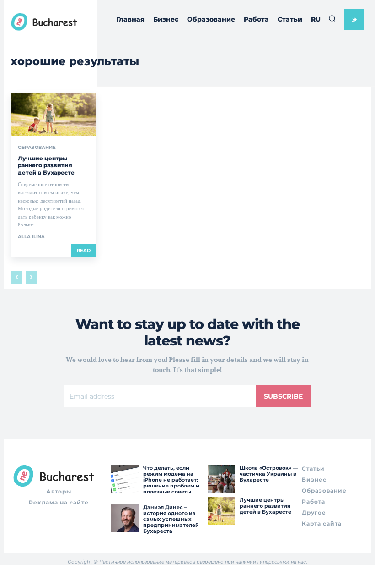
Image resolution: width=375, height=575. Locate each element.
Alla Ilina (31, 237)
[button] (332, 18)
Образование (37, 147)
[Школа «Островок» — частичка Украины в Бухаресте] (221, 479)
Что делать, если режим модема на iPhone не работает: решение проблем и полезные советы (171, 480)
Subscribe (283, 396)
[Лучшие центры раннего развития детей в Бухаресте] (53, 114)
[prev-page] (16, 277)
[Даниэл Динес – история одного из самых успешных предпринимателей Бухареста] (125, 518)
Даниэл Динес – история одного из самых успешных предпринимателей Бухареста (171, 519)
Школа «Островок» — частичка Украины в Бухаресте (269, 474)
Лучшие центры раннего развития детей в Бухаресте (46, 165)
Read (84, 250)
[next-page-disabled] (31, 277)
